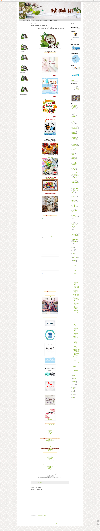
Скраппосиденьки (75, 188)
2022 (73, 250)
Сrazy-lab (49, 434)
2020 (73, 253)
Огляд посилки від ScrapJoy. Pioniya (76, 322)
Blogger (56, 523)
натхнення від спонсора (74, 139)
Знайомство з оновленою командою (75, 280)
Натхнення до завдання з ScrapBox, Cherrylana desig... (75, 314)
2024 (73, 247)
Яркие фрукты (50, 97)
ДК (72, 109)
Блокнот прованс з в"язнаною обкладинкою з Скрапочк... (76, 307)
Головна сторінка (22, 20)
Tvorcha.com (74, 174)
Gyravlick (73, 205)
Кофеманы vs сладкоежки (50, 76)
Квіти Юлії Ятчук (75, 182)
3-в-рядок (74, 105)
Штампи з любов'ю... (50, 466)
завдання (73, 132)
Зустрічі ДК (55, 20)
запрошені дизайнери (76, 242)
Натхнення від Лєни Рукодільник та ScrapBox (76, 283)
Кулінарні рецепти (75, 113)
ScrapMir (50, 431)
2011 (73, 395)
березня (74, 381)
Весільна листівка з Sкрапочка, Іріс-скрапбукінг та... (76, 350)
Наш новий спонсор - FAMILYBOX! (75, 347)
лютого (74, 382)
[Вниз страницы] (98, 525)
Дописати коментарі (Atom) (41, 515)
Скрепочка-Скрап (75, 190)
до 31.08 (50, 216)
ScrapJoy (73, 169)
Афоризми (74, 108)
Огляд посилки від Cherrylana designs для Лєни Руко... (76, 264)
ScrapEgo (49, 433)
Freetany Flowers (50, 429)
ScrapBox (50, 459)
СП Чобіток (74, 126)
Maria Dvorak (74, 206)
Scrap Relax (50, 461)
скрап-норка (74, 196)
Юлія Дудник (74, 241)
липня (74, 375)
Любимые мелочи (50, 194)
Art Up (73, 154)
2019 (73, 254)
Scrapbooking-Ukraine (76, 172)
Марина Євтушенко (75, 228)
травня (74, 378)
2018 (73, 385)
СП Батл (73, 123)
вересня (74, 260)
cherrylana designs (75, 175)
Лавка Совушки (74, 183)
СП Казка (73, 124)
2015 (73, 390)
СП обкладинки (75, 127)
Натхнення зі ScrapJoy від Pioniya (75, 273)
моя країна (74, 137)
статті (73, 146)
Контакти (32, 20)
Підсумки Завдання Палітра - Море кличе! (76, 325)
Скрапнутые (50, 458)
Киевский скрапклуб (50, 457)
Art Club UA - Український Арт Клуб (50, 428)
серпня (74, 261)
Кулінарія (73, 115)
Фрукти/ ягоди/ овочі (50, 178)
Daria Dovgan (74, 201)
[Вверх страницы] (98, 521)
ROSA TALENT (50, 430)
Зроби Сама (74, 181)
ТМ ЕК (73, 192)
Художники (74, 129)
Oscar (73, 211)
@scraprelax (50, 443)
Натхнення (74, 117)
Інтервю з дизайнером (74, 107)
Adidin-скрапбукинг (50, 450)
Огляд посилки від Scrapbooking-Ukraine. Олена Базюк (76, 299)
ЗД (72, 222)
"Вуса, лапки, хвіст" (50, 117)
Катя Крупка (74, 223)
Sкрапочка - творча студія (50, 460)
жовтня (74, 258)
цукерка (73, 149)
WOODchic (50, 419)
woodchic (73, 177)
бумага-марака (74, 195)
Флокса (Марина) (75, 239)
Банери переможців (43, 20)
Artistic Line (50, 468)
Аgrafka (50, 469)
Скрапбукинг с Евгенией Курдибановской (50, 425)
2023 (73, 249)
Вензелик (50, 465)
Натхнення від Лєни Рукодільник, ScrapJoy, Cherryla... (75, 372)
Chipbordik (74, 157)
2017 (73, 387)
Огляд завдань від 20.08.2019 (76, 310)
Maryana (73, 209)
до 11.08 (50, 296)
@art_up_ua (50, 446)
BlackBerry (74, 200)
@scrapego (50, 444)
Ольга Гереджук (75, 235)
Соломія (73, 236)
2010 (73, 397)
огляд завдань (36, 483)
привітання (74, 144)
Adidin (73, 153)
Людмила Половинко (75, 224)
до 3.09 (50, 272)
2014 (73, 391)
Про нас (28, 20)
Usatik (73, 214)
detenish (73, 215)
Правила (37, 20)
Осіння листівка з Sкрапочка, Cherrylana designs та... (76, 276)
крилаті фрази (74, 134)
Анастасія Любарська (76, 217)
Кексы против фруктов (50, 137)
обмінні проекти (75, 140)
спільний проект (75, 145)
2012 (73, 394)
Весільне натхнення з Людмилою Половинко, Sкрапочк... (75, 338)
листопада (75, 257)
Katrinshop (74, 162)
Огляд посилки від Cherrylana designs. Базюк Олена (76, 318)
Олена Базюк (74, 234)
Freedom (73, 204)
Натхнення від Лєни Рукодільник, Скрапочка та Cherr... (75, 269)
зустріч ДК (74, 133)
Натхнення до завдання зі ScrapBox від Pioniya (75, 292)
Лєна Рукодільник (75, 226)
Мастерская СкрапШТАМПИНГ (50, 327)
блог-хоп (73, 131)
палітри (73, 143)
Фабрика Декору (50, 449)
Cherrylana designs (50, 363)
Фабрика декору (75, 193)
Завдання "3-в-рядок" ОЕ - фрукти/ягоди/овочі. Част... (76, 367)
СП (72, 122)
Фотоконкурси (74, 128)
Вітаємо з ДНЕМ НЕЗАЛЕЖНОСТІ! (76, 295)
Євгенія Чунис (74, 216)
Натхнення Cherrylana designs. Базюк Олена (76, 303)
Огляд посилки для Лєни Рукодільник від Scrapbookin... (76, 363)
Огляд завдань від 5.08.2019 (76, 357)
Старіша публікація (65, 513)
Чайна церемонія (50, 157)
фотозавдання (74, 148)
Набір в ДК (74, 116)
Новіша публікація (34, 513)
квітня (74, 379)
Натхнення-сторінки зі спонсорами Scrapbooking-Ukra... (76, 343)
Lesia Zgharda (50, 456)
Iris (72, 159)
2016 (73, 388)
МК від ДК (50, 20)
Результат (74, 121)
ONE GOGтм (74, 164)
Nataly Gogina (74, 210)
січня (74, 384)
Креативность (50, 467)
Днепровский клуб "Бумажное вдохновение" (50, 464)
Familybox (74, 158)
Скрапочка (74, 187)
